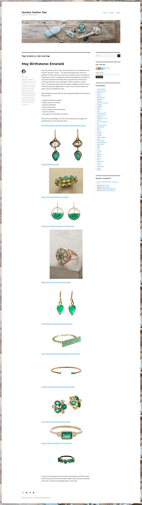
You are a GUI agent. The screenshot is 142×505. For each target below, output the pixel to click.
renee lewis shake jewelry (28, 99)
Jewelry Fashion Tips (34, 12)
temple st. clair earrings (28, 100)
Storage (99, 158)
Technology (100, 161)
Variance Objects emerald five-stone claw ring (56, 443)
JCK (98, 123)
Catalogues (100, 99)
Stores (98, 159)
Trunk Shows (100, 166)
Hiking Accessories (102, 118)
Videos (99, 168)
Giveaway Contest (101, 113)
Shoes (98, 153)
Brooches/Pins (101, 97)
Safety (98, 147)
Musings (99, 132)
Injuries (99, 120)
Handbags (99, 116)
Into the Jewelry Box (102, 122)
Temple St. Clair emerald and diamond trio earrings (58, 387)
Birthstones (25, 79)
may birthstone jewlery (28, 97)
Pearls (98, 139)
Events (99, 109)
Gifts (98, 111)
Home (105, 12)
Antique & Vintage (101, 91)
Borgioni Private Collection (108, 188)
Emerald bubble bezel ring (49, 164)
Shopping (99, 154)
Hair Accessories (101, 115)
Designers (24, 81)
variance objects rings (27, 102)
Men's (98, 128)
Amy (23, 74)
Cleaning (99, 101)
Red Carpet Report (101, 142)
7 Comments (25, 104)
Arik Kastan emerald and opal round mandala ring (57, 226)
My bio (112, 12)
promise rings (100, 182)
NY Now (99, 135)
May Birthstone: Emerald (43, 64)
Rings (28, 83)
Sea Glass (99, 151)
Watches (99, 170)
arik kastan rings (26, 85)
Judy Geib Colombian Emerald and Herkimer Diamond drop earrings (63, 125)
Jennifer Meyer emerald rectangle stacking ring (56, 324)
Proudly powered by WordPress (42, 498)
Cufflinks (99, 104)
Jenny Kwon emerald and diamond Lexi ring (55, 422)
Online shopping (101, 137)
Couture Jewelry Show (102, 103)
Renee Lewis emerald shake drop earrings (54, 197)
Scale (98, 149)
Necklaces (99, 134)
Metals (99, 130)
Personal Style (100, 141)
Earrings (30, 81)
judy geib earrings (30, 95)
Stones (33, 83)
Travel (98, 163)
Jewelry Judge (100, 127)
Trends (99, 165)
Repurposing (100, 144)
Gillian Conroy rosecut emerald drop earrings (56, 282)
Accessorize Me (101, 89)
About (118, 12)
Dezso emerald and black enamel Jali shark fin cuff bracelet (60, 354)
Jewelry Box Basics (102, 125)
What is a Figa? (105, 185)
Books (98, 94)
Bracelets (30, 79)
